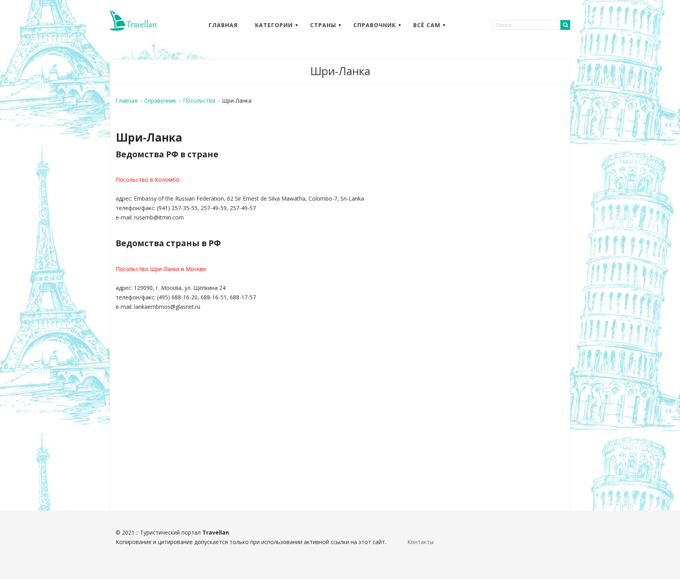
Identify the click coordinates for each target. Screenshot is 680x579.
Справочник (374, 25)
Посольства (199, 100)
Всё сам (426, 25)
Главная (223, 25)
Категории (274, 25)
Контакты (420, 542)
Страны (323, 25)
